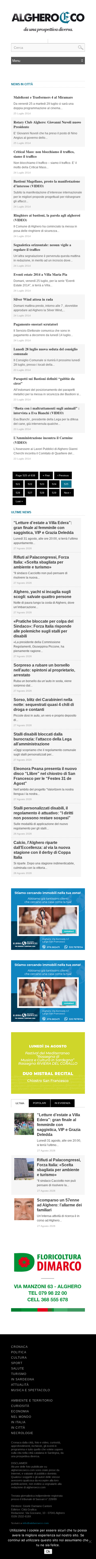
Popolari (39, 1103)
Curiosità (20, 1406)
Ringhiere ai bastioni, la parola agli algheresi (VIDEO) (47, 217)
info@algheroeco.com (36, 1523)
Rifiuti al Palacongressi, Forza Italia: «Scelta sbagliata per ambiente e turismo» (41, 562)
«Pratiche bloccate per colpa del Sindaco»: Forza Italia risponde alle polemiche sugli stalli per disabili (43, 628)
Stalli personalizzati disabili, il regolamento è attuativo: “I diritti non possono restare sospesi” (43, 813)
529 (54, 492)
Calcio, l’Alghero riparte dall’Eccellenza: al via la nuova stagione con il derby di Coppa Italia (42, 849)
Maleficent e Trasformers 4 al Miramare (43, 97)
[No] (89, 1541)
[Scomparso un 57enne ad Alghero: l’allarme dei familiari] (24, 1219)
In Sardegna (22, 1379)
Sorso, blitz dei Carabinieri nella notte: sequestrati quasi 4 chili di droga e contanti (44, 705)
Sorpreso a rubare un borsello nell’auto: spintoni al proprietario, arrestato (44, 670)
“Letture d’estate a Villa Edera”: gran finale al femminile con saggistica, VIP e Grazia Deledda (44, 528)
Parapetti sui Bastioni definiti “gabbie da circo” (44, 381)
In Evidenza (62, 1103)
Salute (17, 1368)
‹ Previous (63, 475)
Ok (48, 1551)
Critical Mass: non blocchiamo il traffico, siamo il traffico (44, 154)
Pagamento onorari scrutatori (36, 324)
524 (54, 484)
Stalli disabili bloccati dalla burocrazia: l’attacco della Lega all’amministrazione (43, 739)
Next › (67, 492)
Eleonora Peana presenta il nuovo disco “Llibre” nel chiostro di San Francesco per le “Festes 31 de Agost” (45, 776)
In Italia (18, 1422)
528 (42, 492)
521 (18, 484)
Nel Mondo (21, 1417)
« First (46, 475)
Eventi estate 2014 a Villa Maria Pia (40, 274)
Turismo (18, 1374)
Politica (18, 1352)
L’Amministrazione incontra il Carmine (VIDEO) (43, 440)
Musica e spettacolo (30, 1390)
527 (30, 492)
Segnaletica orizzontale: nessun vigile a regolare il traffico (42, 247)
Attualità (20, 1385)
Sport (16, 1363)
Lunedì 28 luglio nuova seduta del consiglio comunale (46, 351)
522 (30, 484)
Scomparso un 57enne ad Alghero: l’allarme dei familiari (59, 1205)
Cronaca (19, 1347)
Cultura (19, 1357)
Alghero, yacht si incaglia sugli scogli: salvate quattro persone (42, 594)
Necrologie (22, 1433)
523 (42, 484)
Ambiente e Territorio (32, 1400)
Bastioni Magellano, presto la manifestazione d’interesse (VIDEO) (47, 183)
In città (18, 1427)
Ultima (20, 1103)
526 (18, 492)
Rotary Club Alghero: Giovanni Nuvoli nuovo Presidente (47, 124)
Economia (20, 1411)
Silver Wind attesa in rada (33, 299)
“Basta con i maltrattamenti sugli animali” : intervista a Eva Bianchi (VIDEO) (47, 410)
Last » (19, 501)
